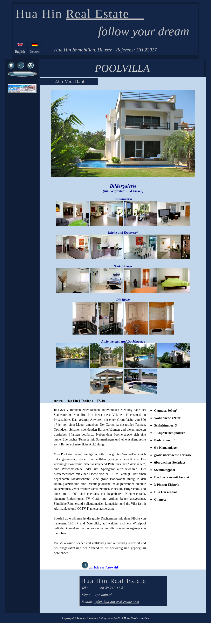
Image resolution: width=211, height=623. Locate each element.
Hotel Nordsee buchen (136, 618)
